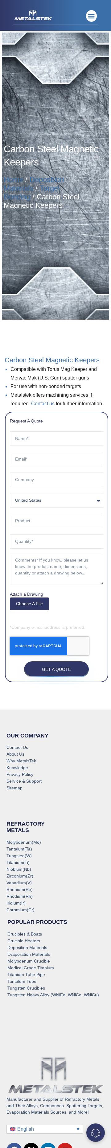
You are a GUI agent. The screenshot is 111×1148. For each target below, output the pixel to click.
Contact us (43, 403)
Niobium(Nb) (18, 869)
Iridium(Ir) (16, 903)
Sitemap (14, 788)
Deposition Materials (27, 947)
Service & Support (24, 781)
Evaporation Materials (28, 954)
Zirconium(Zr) (19, 876)
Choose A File (29, 603)
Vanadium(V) (19, 883)
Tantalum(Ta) (19, 849)
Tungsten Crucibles (26, 988)
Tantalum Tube (21, 981)
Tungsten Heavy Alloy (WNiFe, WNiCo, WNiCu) (53, 995)
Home (13, 179)
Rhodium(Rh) (19, 896)
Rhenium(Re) (19, 889)
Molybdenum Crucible (28, 961)
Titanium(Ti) (18, 862)
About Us (15, 754)
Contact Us (17, 747)
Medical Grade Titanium (30, 968)
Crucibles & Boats (24, 934)
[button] (91, 16)
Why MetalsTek (21, 761)
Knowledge (17, 767)
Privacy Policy (19, 774)
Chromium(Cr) (20, 910)
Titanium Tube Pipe (26, 974)
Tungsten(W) (19, 856)
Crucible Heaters (23, 941)
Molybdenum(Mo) (23, 842)
